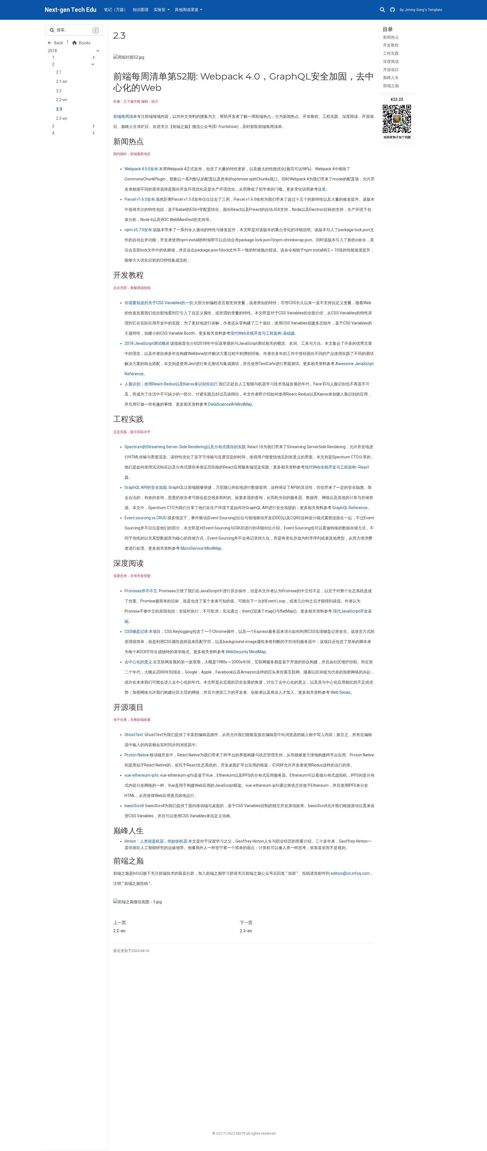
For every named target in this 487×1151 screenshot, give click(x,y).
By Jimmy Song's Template (421, 10)
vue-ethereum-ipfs (141, 775)
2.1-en (61, 81)
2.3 (59, 109)
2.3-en (61, 118)
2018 (52, 50)
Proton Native (137, 755)
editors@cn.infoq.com (350, 873)
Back (58, 43)
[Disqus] (244, 1037)
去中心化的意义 (138, 662)
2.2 (58, 91)
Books (84, 43)
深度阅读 (391, 61)
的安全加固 (146, 487)
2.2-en (61, 100)
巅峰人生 (391, 77)
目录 (388, 29)
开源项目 (391, 69)
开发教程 (391, 45)
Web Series (341, 692)
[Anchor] (147, 141)
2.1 (58, 72)
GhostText (134, 734)
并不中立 (141, 591)
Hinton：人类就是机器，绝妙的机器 (156, 841)
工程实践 (391, 53)
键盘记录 (136, 631)
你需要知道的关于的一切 (159, 303)
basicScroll (134, 805)
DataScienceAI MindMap (230, 404)
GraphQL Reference (350, 507)
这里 (322, 189)
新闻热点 (391, 37)
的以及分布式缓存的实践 (185, 447)
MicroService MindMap (201, 548)
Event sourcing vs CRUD (146, 518)
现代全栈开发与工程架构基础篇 (262, 333)
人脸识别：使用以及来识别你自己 (171, 384)
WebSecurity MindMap (246, 651)
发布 (141, 169)
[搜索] (382, 10)
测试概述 (147, 343)
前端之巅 (391, 85)
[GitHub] (392, 10)
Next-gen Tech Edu (70, 9)
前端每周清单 (125, 116)
